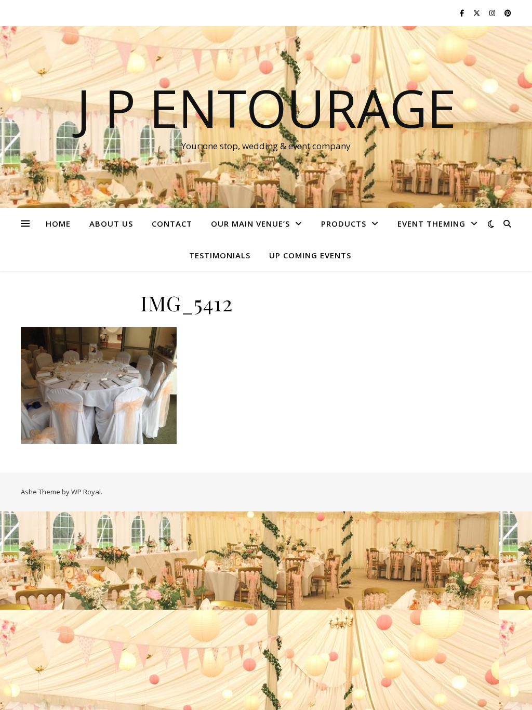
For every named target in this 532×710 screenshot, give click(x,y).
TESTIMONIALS (219, 255)
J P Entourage (266, 108)
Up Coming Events (310, 255)
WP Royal (86, 491)
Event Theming (431, 223)
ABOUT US (111, 223)
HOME (58, 223)
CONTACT (172, 223)
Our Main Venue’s (250, 223)
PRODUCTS (343, 223)
